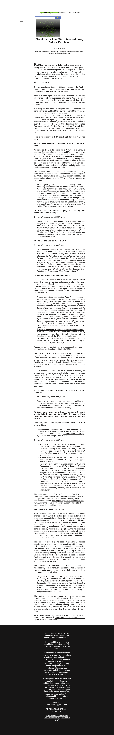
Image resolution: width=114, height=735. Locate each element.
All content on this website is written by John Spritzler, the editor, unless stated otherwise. (57, 635)
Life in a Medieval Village (74, 434)
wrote (76, 152)
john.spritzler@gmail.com (57, 705)
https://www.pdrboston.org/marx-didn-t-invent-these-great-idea (66, 52)
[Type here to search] (58, 18)
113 (83, 325)
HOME (47, 19)
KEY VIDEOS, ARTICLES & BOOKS (48, 20)
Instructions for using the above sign (57, 719)
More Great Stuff (48, 35)
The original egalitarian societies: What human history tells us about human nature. (59, 502)
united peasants (40, 360)
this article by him (67, 570)
